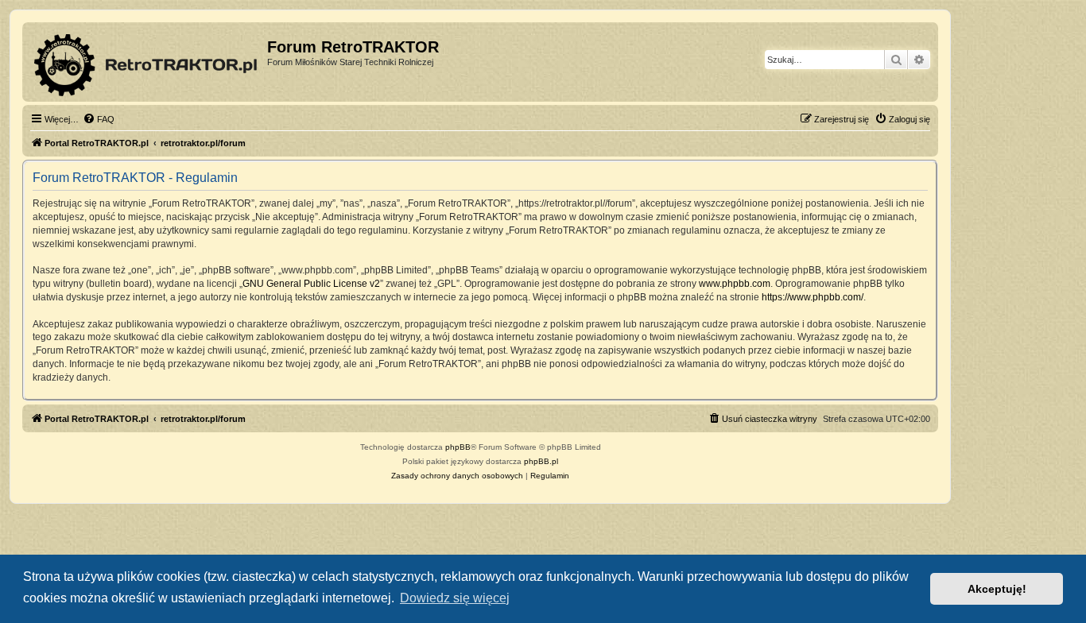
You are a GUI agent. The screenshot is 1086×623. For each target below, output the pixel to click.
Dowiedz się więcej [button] (455, 598)
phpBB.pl (541, 461)
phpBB (458, 447)
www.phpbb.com (734, 283)
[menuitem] (98, 119)
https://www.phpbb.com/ (812, 297)
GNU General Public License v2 (311, 283)
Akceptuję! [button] (997, 588)
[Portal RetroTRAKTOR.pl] (146, 62)
